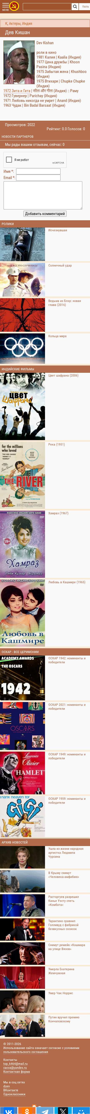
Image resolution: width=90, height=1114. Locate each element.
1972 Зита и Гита (16, 90)
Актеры (15, 23)
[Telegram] (45, 1110)
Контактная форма (16, 1072)
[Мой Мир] (81, 1110)
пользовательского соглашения (25, 1052)
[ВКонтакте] (8, 1110)
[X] (63, 1110)
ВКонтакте (10, 1090)
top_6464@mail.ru (15, 1064)
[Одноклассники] (26, 1110)
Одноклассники (14, 1094)
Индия (27, 23)
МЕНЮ (5, 10)
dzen (6, 1086)
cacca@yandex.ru (15, 1068)
